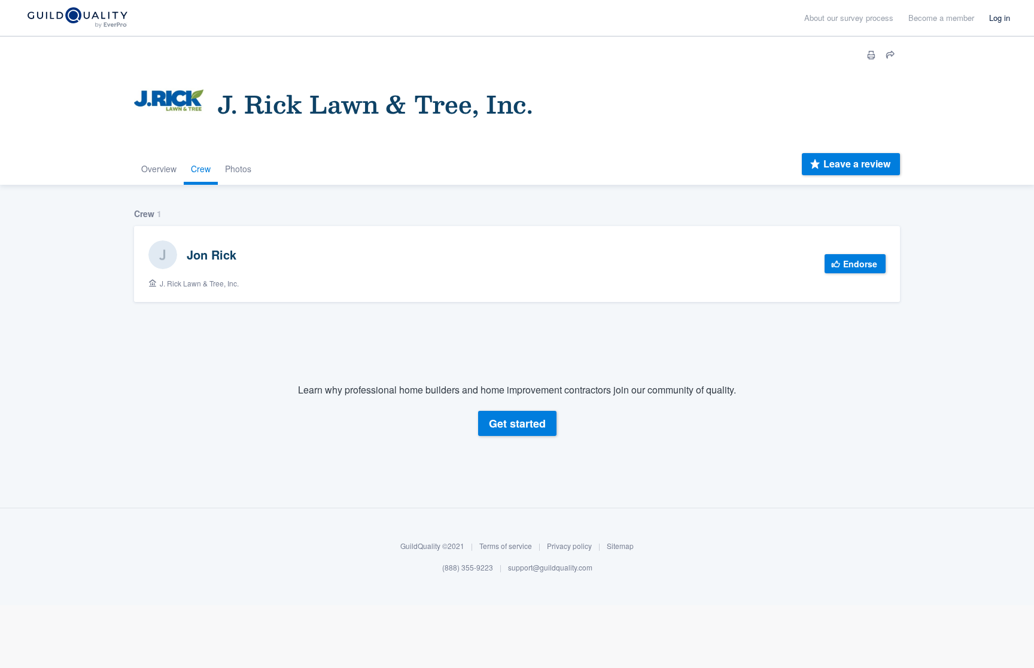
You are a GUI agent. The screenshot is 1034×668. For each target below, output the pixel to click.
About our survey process (848, 17)
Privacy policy (569, 546)
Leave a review (856, 163)
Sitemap (620, 546)
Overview (159, 169)
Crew (201, 169)
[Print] (871, 55)
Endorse (860, 264)
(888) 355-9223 (467, 567)
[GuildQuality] (77, 18)
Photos (238, 169)
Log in (999, 17)
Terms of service (505, 546)
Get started (517, 423)
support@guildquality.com (550, 567)
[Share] (890, 55)
